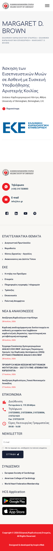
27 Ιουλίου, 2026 (9, 374)
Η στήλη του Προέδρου (15, 274)
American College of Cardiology (20, 478)
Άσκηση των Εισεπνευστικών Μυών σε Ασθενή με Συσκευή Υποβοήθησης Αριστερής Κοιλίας (24, 79)
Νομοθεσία (10, 248)
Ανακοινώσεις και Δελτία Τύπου (20, 259)
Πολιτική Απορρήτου (15, 301)
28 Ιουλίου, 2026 (9, 321)
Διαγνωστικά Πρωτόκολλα (17, 243)
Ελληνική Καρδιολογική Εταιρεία (34, 533)
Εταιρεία (9, 279)
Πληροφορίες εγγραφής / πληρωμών (22, 285)
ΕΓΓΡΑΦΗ (11, 454)
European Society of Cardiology (19, 473)
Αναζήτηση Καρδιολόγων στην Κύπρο (20, 318)
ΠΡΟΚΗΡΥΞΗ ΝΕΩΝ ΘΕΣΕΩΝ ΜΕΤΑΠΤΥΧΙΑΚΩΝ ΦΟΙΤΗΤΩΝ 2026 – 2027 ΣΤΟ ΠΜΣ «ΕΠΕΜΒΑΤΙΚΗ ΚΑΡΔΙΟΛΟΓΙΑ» (25, 368)
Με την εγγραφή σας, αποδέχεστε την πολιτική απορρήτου (26, 448)
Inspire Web (38, 545)
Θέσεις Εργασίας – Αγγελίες (18, 254)
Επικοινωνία (11, 295)
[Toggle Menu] (47, 5)
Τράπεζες (9, 290)
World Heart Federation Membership (22, 484)
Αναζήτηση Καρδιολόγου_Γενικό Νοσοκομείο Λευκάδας (23, 382)
